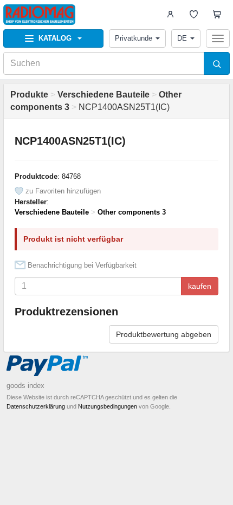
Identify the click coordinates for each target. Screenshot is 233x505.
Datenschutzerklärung (36, 406)
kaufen (199, 286)
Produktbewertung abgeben (163, 334)
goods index (25, 385)
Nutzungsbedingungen (107, 406)
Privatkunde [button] (133, 38)
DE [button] (182, 38)
